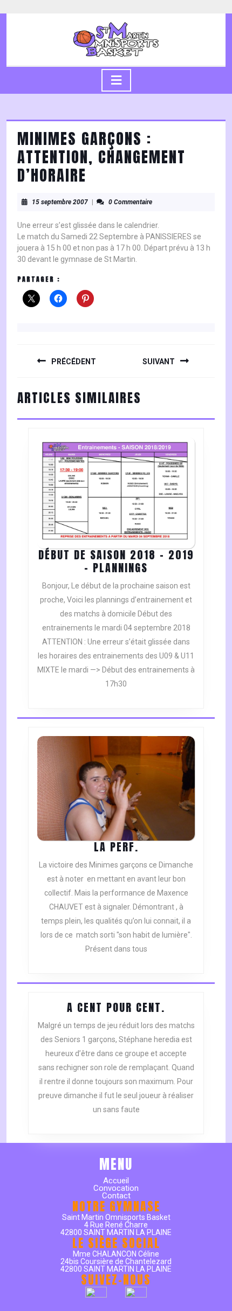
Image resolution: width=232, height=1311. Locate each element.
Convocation (116, 1188)
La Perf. (116, 846)
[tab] (116, 80)
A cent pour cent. (116, 1007)
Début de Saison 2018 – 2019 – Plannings (116, 561)
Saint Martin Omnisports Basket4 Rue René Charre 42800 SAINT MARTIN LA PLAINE (116, 1225)
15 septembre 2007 (60, 202)
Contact (116, 1196)
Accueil (116, 1180)
